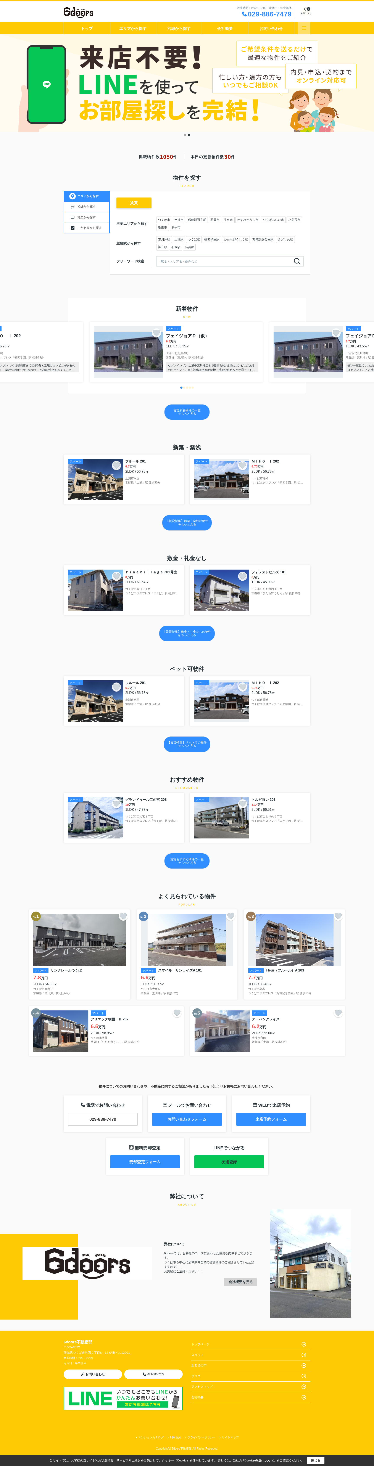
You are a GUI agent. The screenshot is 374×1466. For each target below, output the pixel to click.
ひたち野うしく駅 (236, 239)
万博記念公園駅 (263, 239)
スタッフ (197, 1355)
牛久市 (228, 220)
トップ (87, 28)
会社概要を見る (241, 1282)
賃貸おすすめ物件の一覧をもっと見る (187, 860)
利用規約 (175, 1437)
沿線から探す (179, 28)
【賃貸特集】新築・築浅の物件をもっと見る (187, 522)
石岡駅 (176, 247)
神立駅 (162, 247)
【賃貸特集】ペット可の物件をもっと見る (187, 744)
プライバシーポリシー (201, 1437)
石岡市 (214, 220)
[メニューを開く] (304, 28)
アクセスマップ (202, 1386)
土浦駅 (179, 239)
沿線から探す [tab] (86, 206)
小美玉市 (294, 220)
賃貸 (134, 203)
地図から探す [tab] (86, 217)
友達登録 (229, 1162)
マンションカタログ (151, 1437)
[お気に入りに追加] (156, 332)
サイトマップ (230, 1437)
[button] (181, 388)
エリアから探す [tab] (88, 196)
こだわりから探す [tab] (89, 228)
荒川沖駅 (164, 239)
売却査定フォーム (145, 1162)
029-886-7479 (102, 1119)
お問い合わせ (271, 28)
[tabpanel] (187, 83)
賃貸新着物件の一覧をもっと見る (187, 412)
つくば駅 (194, 239)
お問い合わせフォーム (187, 1119)
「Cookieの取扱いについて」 (259, 1460)
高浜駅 (189, 247)
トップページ (200, 1344)
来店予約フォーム (271, 1119)
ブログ (195, 1376)
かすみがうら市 (247, 220)
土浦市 (179, 220)
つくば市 (164, 220)
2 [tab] (189, 135)
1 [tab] (185, 135)
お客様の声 (198, 1365)
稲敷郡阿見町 (197, 220)
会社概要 (225, 28)
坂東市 (162, 227)
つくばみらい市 (273, 220)
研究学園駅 (211, 239)
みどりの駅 (285, 239)
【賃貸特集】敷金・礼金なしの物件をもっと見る (187, 633)
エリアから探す (133, 28)
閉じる (315, 1460)
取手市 (176, 227)
